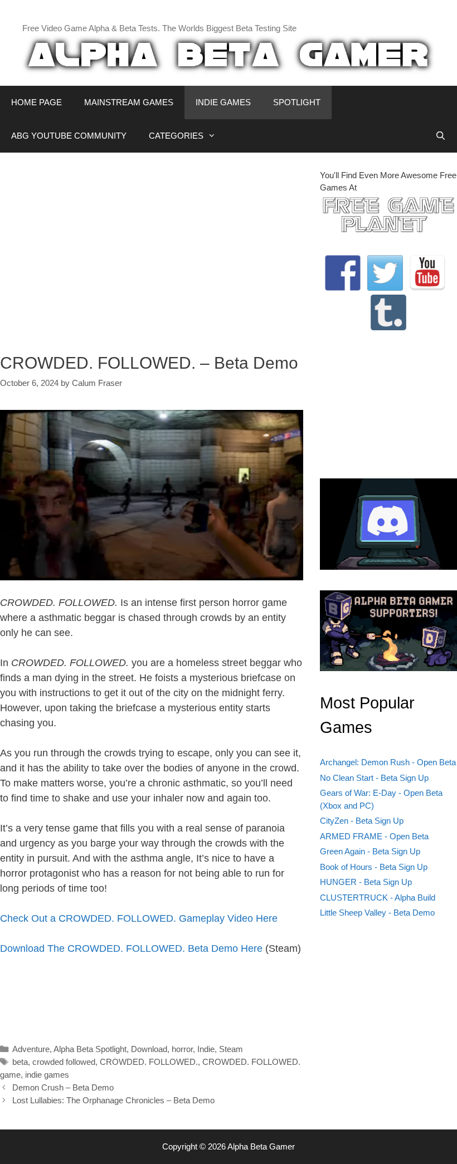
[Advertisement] (151, 247)
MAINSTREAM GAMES (128, 102)
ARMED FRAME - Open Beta (374, 836)
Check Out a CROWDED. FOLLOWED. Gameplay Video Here (139, 918)
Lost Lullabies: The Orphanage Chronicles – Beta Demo (113, 1100)
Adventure (31, 1049)
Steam (231, 1049)
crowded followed (63, 1062)
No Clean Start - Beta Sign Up (374, 777)
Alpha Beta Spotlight (90, 1049)
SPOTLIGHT (296, 102)
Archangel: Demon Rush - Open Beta (388, 762)
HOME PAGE (36, 102)
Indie (206, 1049)
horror (182, 1049)
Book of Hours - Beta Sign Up (373, 867)
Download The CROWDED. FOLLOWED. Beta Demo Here (131, 948)
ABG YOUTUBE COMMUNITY (69, 135)
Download (149, 1049)
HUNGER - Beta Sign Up (366, 882)
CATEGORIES (176, 135)
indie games (47, 1074)
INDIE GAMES (223, 102)
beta (20, 1062)
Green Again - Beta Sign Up (370, 851)
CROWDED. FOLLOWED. (149, 1062)
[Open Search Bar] (440, 136)
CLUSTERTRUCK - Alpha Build (377, 897)
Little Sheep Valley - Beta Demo (377, 912)
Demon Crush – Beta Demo (63, 1087)
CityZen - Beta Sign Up (361, 820)
